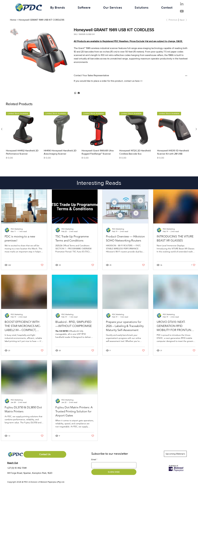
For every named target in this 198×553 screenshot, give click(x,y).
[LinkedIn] (181, 3)
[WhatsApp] (75, 93)
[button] (57, 7)
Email (94, 459)
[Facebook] (78, 93)
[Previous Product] (1, 129)
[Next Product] (196, 129)
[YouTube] (181, 11)
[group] (99, 137)
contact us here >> (133, 81)
